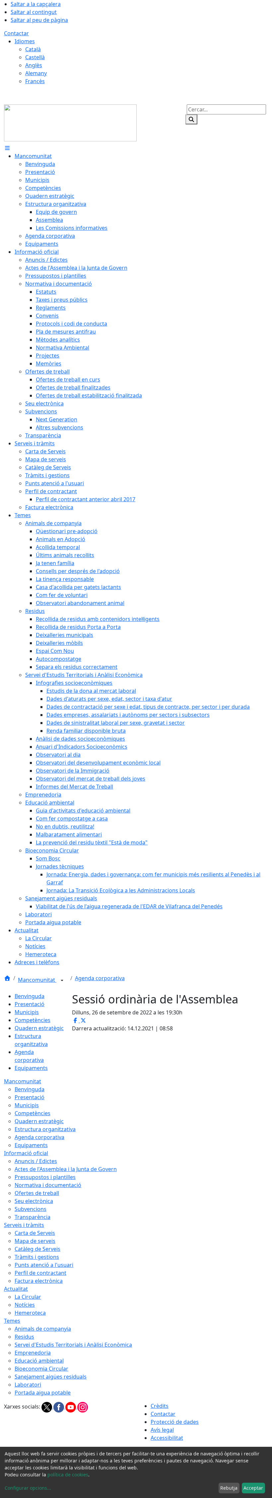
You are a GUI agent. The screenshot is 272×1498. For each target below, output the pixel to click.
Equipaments (31, 1068)
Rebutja (229, 1488)
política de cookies (67, 1474)
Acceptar (253, 1488)
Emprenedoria (33, 1352)
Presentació (29, 1004)
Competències (32, 1020)
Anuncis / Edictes (36, 1161)
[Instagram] (82, 1406)
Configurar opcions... (28, 1488)
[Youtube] (71, 1406)
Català (33, 49)
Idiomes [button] (25, 41)
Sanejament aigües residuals (51, 1376)
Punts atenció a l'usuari (44, 1265)
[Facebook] (59, 1406)
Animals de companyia (43, 1328)
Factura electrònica (39, 1280)
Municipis (27, 1012)
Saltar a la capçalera (36, 4)
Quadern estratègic (39, 1028)
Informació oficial (26, 1153)
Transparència (32, 1217)
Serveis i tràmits (24, 1225)
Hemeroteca (30, 1312)
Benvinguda (29, 996)
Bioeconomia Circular (41, 1368)
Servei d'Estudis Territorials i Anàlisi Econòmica (73, 1344)
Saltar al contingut (34, 12)
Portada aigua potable (43, 1392)
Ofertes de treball (37, 1193)
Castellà (35, 57)
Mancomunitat (37, 979)
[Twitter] (47, 1406)
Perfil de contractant (40, 1272)
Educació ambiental (39, 1360)
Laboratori (28, 1384)
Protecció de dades (175, 1421)
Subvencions (30, 1209)
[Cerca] (191, 119)
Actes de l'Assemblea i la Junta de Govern (66, 1169)
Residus (24, 1336)
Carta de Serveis (35, 1233)
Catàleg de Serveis (37, 1249)
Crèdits (160, 1406)
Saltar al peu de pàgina (39, 20)
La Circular (28, 1296)
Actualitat (16, 1288)
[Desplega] (62, 980)
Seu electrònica (34, 1201)
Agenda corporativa (100, 978)
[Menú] (7, 148)
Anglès (33, 65)
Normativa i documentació (48, 1185)
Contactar (16, 33)
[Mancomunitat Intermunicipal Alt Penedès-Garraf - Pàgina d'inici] (70, 122)
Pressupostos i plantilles (45, 1177)
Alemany (36, 73)
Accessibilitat (167, 1437)
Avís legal (162, 1429)
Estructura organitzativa (45, 1129)
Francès (35, 81)
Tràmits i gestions (37, 1257)
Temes (12, 1320)
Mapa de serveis (35, 1241)
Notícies (25, 1304)
